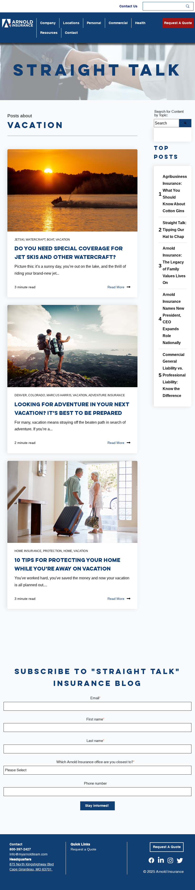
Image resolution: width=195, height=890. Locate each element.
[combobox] (166, 123)
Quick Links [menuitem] (80, 844)
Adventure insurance (106, 395)
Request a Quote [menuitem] (83, 849)
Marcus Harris (59, 395)
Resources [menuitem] (49, 33)
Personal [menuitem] (94, 23)
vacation (63, 239)
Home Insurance (28, 551)
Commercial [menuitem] (118, 23)
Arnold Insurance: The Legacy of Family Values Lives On (174, 265)
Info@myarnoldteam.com (29, 854)
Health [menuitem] (140, 23)
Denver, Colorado (30, 395)
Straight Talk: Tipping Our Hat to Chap (174, 230)
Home (67, 551)
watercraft (35, 239)
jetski (19, 239)
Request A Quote (178, 23)
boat (50, 239)
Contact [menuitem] (71, 33)
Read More (115, 287)
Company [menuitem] (48, 23)
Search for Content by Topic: (169, 113)
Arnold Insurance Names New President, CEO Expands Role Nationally (173, 319)
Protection (52, 551)
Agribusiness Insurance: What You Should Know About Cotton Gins (175, 194)
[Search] (185, 123)
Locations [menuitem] (71, 23)
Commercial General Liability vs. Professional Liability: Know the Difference (174, 375)
